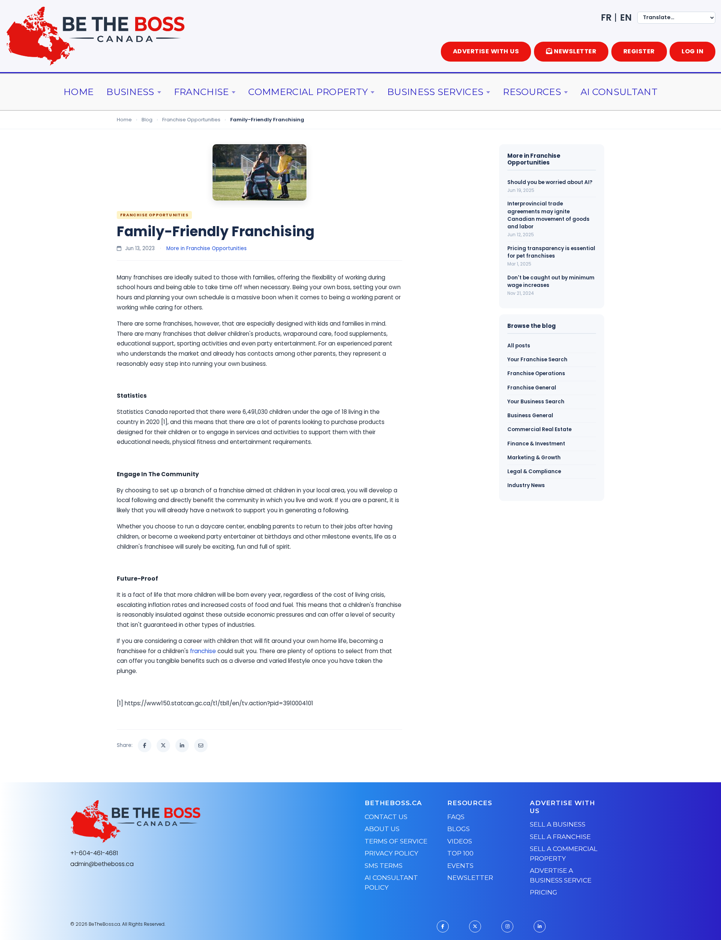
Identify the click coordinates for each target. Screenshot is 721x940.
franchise (203, 651)
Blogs (458, 829)
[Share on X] (163, 745)
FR (606, 17)
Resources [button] (532, 91)
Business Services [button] (435, 91)
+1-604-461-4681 (94, 853)
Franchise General (531, 387)
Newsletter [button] (575, 51)
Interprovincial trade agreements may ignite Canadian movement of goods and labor (548, 215)
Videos (459, 841)
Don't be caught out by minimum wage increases (550, 281)
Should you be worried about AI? (550, 182)
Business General (530, 415)
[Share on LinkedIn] (182, 745)
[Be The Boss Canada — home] (182, 821)
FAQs (456, 817)
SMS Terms (384, 865)
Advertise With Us (486, 51)
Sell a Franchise (560, 836)
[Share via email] (201, 745)
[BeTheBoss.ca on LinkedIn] (540, 926)
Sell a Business (557, 824)
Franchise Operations (536, 373)
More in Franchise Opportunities (206, 248)
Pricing (543, 892)
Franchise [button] (201, 91)
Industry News (526, 485)
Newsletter (470, 877)
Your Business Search (535, 401)
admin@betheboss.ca (102, 864)
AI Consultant (619, 91)
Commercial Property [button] (308, 91)
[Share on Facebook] (144, 745)
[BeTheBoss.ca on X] (475, 926)
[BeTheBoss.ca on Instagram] (507, 926)
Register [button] (639, 51)
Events (460, 865)
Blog (147, 119)
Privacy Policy (391, 853)
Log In (692, 51)
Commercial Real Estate (539, 429)
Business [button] (130, 91)
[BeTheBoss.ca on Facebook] (443, 926)
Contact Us (386, 817)
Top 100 (460, 853)
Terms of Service (396, 841)
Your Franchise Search (537, 359)
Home (78, 91)
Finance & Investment (536, 443)
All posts (518, 345)
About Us (382, 829)
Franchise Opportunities (191, 119)
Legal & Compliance (534, 471)
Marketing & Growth (534, 457)
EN (626, 17)
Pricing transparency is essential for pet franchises (551, 252)
